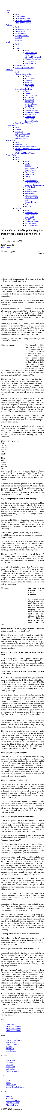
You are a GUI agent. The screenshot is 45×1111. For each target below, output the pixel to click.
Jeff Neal (9, 1065)
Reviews (9, 1047)
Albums (9, 1096)
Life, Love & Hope (13, 1101)
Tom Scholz (10, 1060)
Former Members (12, 1071)
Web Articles (10, 1042)
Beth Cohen (10, 1069)
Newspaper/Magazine (14, 1040)
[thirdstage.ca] (14, 6)
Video (8, 1080)
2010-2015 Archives (13, 1029)
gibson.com (5, 247)
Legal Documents (12, 1044)
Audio (8, 1083)
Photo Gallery (11, 1085)
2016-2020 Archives (13, 1026)
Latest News (10, 1024)
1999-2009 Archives (13, 1031)
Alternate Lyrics (12, 1105)
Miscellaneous (11, 1051)
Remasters (10, 1098)
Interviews (10, 1049)
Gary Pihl (9, 1062)
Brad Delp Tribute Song (15, 1087)
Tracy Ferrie (10, 1067)
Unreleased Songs (12, 1103)
